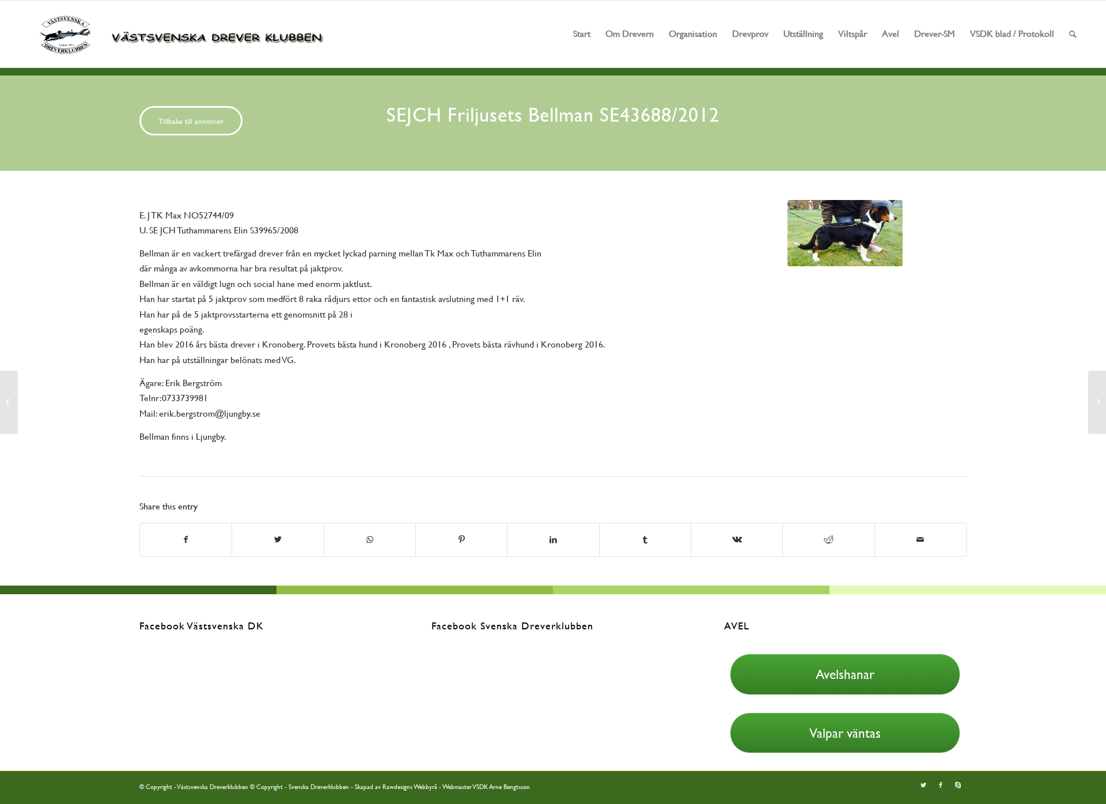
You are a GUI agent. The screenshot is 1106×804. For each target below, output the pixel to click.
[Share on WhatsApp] (369, 539)
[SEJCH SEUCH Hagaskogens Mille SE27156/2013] (9, 402)
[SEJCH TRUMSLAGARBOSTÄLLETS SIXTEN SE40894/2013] (1097, 402)
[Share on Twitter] (277, 539)
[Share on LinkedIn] (553, 539)
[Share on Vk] (736, 539)
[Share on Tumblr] (645, 539)
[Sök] (1073, 34)
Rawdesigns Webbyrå (409, 787)
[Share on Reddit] (828, 539)
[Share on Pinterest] (461, 539)
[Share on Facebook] (186, 539)
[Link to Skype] (958, 785)
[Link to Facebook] (940, 785)
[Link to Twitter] (923, 785)
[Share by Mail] (920, 539)
